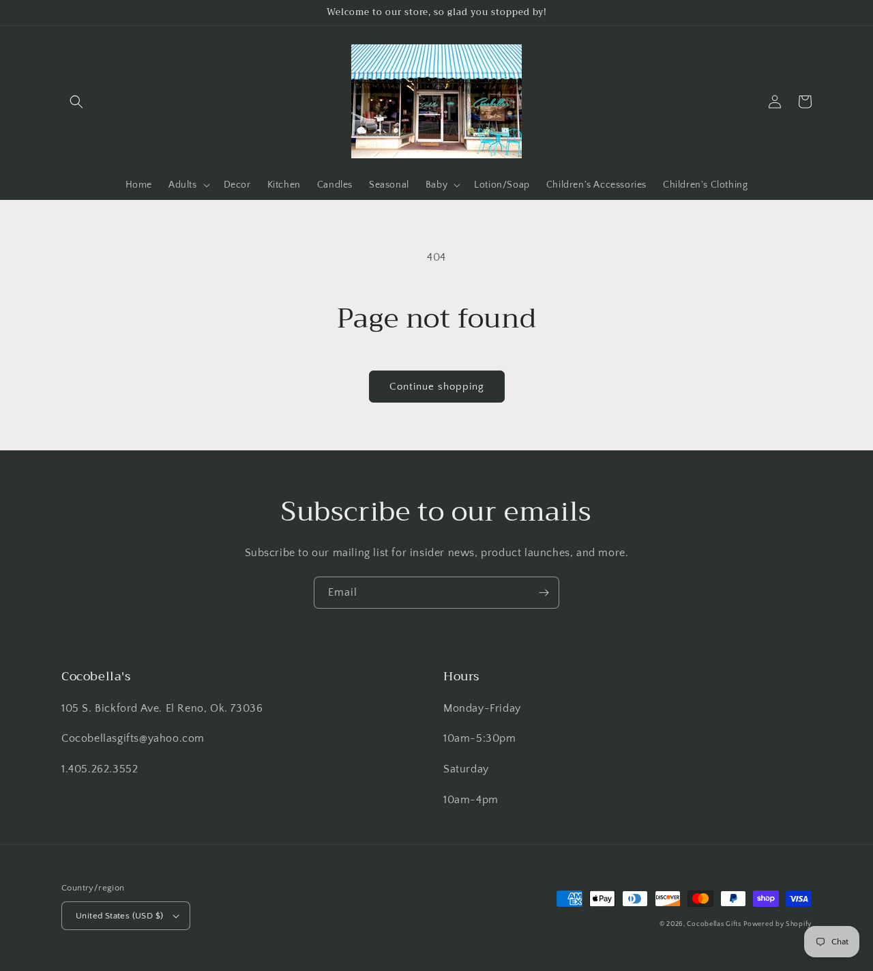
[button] (76, 102)
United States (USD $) (119, 916)
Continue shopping (436, 386)
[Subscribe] (544, 593)
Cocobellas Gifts (714, 924)
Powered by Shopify (777, 924)
